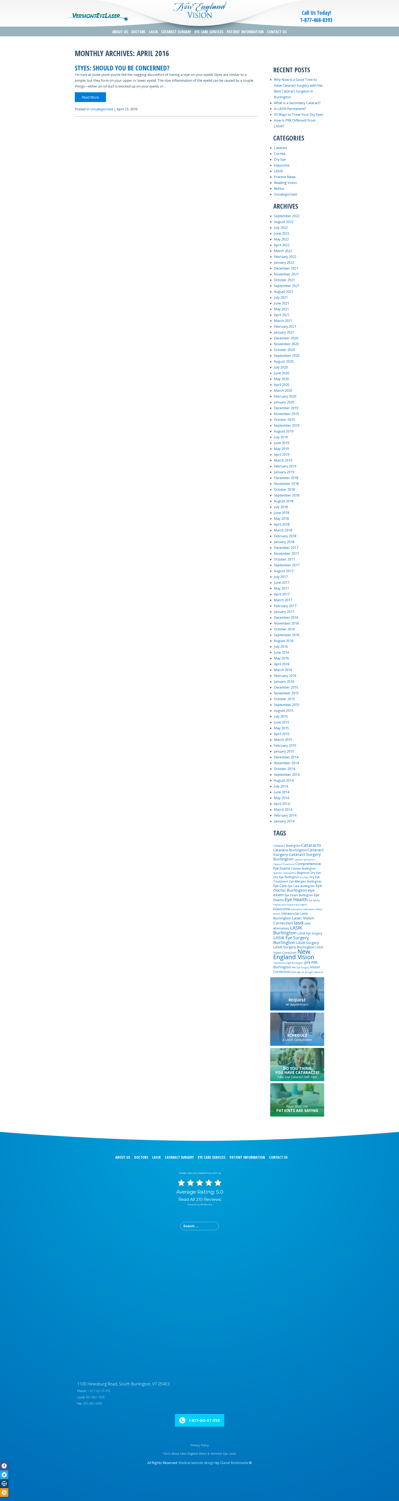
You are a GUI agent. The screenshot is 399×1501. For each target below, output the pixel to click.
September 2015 (286, 704)
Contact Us (277, 32)
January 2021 (284, 332)
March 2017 (283, 600)
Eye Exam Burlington (298, 895)
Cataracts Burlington (290, 850)
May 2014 (281, 798)
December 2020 (286, 338)
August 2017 (283, 571)
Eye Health (296, 899)
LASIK (153, 32)
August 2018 (283, 501)
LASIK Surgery (307, 942)
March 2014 (283, 809)
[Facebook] (4, 1466)
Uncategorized (101, 109)
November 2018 (286, 483)
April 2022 (281, 245)
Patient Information (245, 32)
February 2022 (285, 256)
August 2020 (283, 361)
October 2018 (284, 489)
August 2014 (283, 780)
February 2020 (285, 396)
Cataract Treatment (284, 864)
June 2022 (281, 233)
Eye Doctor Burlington (297, 888)
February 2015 (285, 745)
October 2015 (284, 699)
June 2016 (281, 652)
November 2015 (286, 693)
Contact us (278, 1157)
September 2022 (286, 216)
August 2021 (283, 291)
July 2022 (281, 227)
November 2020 (286, 344)
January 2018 (284, 542)
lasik (299, 922)
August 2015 (283, 710)
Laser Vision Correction (293, 920)
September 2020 (286, 355)
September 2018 (286, 495)
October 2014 (284, 769)
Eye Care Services (209, 32)
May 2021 (281, 309)
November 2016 (286, 623)
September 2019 (286, 425)
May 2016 (281, 658)
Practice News (285, 177)
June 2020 (281, 373)
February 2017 (285, 606)
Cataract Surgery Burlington (297, 857)
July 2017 (281, 576)
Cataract (280, 147)
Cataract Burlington (286, 846)
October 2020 (284, 350)
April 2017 (281, 594)
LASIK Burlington (287, 930)
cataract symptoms (304, 859)
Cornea (279, 153)
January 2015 (284, 751)
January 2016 (284, 681)
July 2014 (281, 786)
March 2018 (283, 530)
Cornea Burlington (303, 868)
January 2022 (284, 262)
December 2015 (286, 687)
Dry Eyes (304, 877)
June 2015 (281, 722)
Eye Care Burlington (301, 886)
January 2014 (284, 821)
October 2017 (284, 559)
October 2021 (284, 280)
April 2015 (281, 734)
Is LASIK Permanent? (290, 108)
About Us (120, 32)
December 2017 (286, 547)
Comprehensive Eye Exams (297, 866)
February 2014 (285, 815)
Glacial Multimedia (234, 1462)
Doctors (138, 32)
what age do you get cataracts (307, 972)
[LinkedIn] (4, 1483)
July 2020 (281, 367)
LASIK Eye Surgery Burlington (291, 940)
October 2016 (284, 629)
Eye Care (280, 885)
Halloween (296, 909)
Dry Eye (280, 159)
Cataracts (311, 845)
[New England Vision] (199, 9)
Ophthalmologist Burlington (288, 962)
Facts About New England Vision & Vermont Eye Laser (199, 1453)
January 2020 (284, 402)
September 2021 (286, 285)
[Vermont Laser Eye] (96, 17)
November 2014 (286, 763)
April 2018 (281, 524)
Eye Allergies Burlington (305, 881)
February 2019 (285, 466)
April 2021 (281, 315)
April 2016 (281, 664)
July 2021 (281, 297)
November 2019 (286, 414)
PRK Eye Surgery (300, 967)
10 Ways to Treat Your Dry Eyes (298, 114)
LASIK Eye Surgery (309, 933)
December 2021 (286, 268)
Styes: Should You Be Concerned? (122, 67)
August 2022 (283, 221)
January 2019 (284, 472)
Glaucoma (281, 165)
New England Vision (293, 954)
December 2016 (286, 617)
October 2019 (284, 419)
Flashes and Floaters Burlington (290, 904)
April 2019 (281, 454)
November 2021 (286, 274)
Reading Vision (285, 182)
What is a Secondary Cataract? (297, 103)
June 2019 (281, 443)
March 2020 (283, 390)
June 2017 (281, 582)
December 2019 (286, 408)
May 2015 (281, 728)
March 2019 (283, 460)
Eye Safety (314, 900)
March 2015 (283, 739)
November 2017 (286, 553)
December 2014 (286, 757)
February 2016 (285, 675)
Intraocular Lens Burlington (290, 916)
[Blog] (4, 1492)
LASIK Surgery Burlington (293, 947)
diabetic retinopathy (284, 872)
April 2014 (281, 803)
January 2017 (284, 611)
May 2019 (281, 448)
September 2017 (286, 565)
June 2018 (281, 512)
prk (307, 962)
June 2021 (281, 303)
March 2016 (283, 670)
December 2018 (286, 478)
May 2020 (281, 379)
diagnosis (303, 873)
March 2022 (283, 251)
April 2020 (281, 384)
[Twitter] (4, 1474)
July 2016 (281, 646)
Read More (90, 97)
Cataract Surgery (176, 32)
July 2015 (281, 716)
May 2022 (281, 239)
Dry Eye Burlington (286, 877)
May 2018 (281, 518)
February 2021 (285, 326)
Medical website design (196, 1462)
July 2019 (281, 437)
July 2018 (281, 507)
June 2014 (281, 792)
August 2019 (283, 431)
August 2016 (283, 640)
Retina (279, 188)
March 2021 (283, 320)
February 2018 (285, 536)
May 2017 (281, 588)
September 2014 (286, 774)
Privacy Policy (199, 1445)
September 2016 (286, 635)
